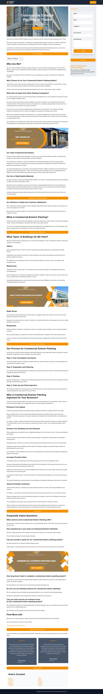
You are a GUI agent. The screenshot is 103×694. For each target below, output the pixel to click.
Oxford (10, 678)
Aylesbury (9, 625)
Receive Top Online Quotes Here (37, 344)
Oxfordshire (11, 679)
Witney (39, 679)
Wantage (40, 681)
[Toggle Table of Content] (20, 59)
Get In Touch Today (37, 53)
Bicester (10, 681)
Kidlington (10, 684)
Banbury (40, 684)
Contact (93, 2)
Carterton (40, 683)
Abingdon (10, 683)
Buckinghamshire (16, 625)
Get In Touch (83, 60)
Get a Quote (36, 28)
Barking (23, 625)
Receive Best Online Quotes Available (37, 198)
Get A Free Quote (37, 668)
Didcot (39, 678)
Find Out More (37, 511)
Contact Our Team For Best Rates (37, 232)
